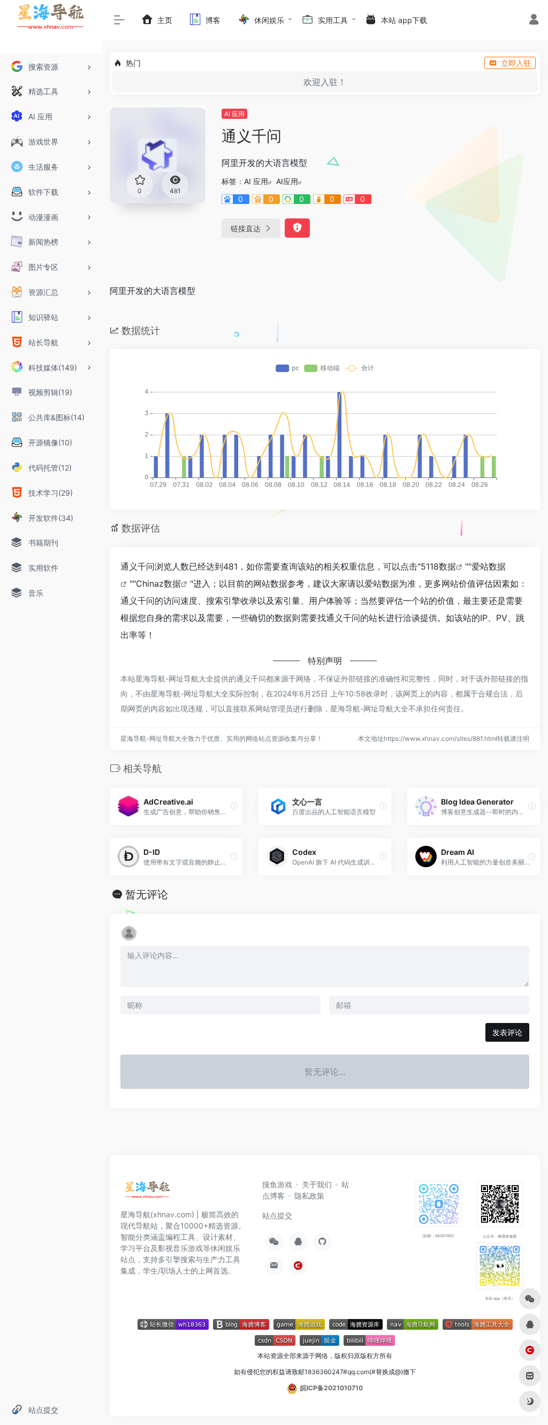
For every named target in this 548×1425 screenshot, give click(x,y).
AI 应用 (234, 114)
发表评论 (507, 1032)
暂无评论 (146, 894)
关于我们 (317, 1184)
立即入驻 (516, 62)
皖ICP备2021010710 (331, 1388)
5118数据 (438, 566)
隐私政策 (309, 1195)
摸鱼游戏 (277, 1184)
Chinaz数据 (158, 583)
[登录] (533, 21)
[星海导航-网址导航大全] (147, 1192)
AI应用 (287, 181)
